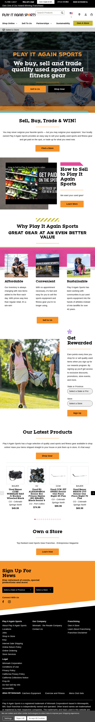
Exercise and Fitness (55, 693)
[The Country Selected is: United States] (71, 15)
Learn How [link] (47, 552)
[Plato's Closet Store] (11, 2)
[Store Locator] (79, 14)
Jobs (4, 633)
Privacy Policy (8, 670)
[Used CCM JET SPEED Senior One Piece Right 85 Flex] (58, 475)
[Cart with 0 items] (91, 14)
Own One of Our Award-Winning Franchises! (22, 5)
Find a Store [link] (47, 148)
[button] (2, 493)
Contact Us (37, 629)
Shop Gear (59, 89)
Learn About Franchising (79, 629)
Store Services (9, 654)
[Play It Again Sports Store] (45, 2)
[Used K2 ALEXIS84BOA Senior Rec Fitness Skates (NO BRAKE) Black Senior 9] (37, 475)
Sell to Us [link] (47, 320)
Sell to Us (35, 89)
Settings (8, 718)
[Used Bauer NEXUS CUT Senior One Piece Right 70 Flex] (80, 475)
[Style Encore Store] (63, 2)
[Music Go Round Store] (80, 2)
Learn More (72, 204)
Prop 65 (6, 681)
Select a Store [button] (12, 30)
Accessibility (8, 688)
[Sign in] (85, 14)
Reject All (20, 718)
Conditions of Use (10, 667)
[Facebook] (3, 601)
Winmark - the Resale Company (47, 625)
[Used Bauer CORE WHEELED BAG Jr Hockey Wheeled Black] (15, 475)
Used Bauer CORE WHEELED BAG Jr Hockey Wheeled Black (15, 494)
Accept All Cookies (37, 718)
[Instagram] (9, 601)
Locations (6, 629)
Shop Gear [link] (47, 456)
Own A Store (83, 23)
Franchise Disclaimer (77, 633)
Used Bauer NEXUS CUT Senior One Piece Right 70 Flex (79, 494)
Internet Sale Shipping (12, 643)
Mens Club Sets (76, 693)
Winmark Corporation (12, 663)
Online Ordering (9, 650)
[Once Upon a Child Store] (28, 2)
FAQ (4, 640)
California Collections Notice (15, 677)
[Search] (62, 13)
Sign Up (77, 413)
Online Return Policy (11, 647)
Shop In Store (8, 636)
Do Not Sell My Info (11, 685)
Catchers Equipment (31, 693)
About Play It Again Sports (14, 625)
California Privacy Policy (13, 674)
